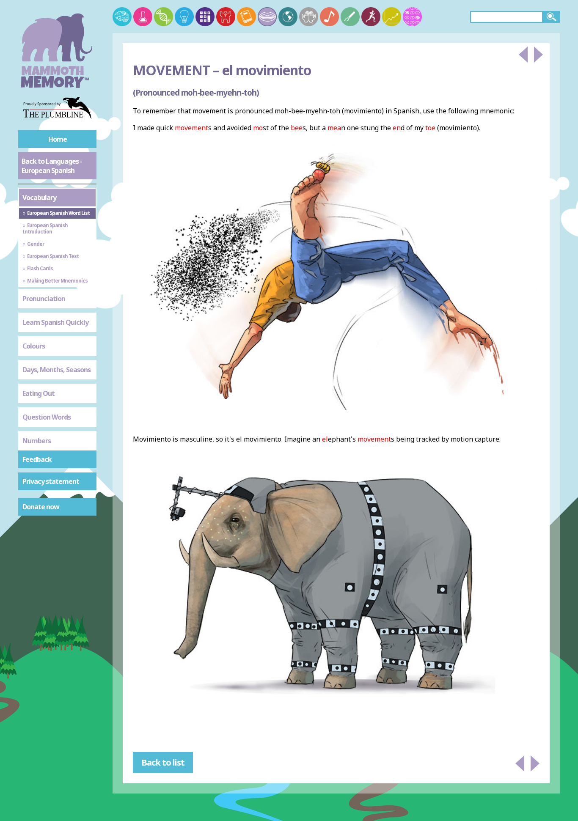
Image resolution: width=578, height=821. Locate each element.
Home (57, 139)
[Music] (329, 16)
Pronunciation (43, 298)
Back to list (162, 762)
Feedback (37, 459)
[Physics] (184, 16)
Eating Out (38, 393)
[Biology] (163, 16)
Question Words (46, 417)
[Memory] (122, 16)
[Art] (350, 16)
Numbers (36, 440)
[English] (246, 16)
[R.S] (308, 16)
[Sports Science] (370, 16)
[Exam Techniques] (412, 16)
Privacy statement (50, 481)
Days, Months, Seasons (56, 369)
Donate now (40, 506)
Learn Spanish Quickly (55, 322)
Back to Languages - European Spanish (52, 166)
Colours (33, 346)
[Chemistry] (142, 16)
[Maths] (205, 16)
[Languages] (267, 16)
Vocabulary (39, 197)
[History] (225, 16)
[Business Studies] (391, 16)
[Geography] (287, 16)
